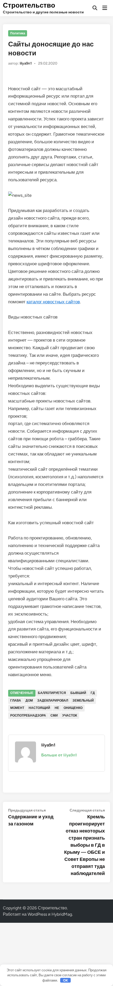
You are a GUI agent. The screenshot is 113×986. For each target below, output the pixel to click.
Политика (17, 33)
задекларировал (52, 700)
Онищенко (73, 708)
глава (15, 700)
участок (69, 715)
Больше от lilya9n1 (59, 755)
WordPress (37, 914)
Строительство (29, 5)
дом (29, 700)
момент (17, 708)
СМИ (54, 715)
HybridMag (62, 914)
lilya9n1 (26, 63)
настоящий (39, 708)
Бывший (78, 693)
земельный (83, 700)
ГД (93, 693)
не (57, 708)
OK (65, 980)
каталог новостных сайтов (53, 301)
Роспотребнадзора (28, 715)
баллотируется (52, 693)
